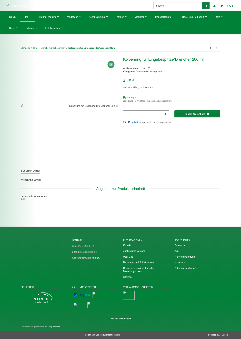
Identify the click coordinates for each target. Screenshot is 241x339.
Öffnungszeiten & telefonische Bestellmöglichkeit (138, 269)
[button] (214, 5)
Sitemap (127, 276)
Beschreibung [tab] (30, 170)
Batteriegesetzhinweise (186, 268)
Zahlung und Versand (134, 250)
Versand (149, 87)
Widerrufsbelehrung (184, 256)
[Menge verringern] (127, 114)
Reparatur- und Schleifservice (138, 262)
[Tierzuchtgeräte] (17, 5)
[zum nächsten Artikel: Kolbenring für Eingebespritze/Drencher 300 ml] (217, 47)
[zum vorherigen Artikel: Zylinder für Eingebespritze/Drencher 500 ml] (210, 47)
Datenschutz (180, 245)
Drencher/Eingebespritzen (148, 71)
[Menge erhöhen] (165, 114)
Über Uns (128, 256)
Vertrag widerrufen (120, 318)
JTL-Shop (223, 334)
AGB (176, 250)
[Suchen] (206, 5)
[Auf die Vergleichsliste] (111, 64)
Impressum (180, 262)
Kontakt (96, 257)
